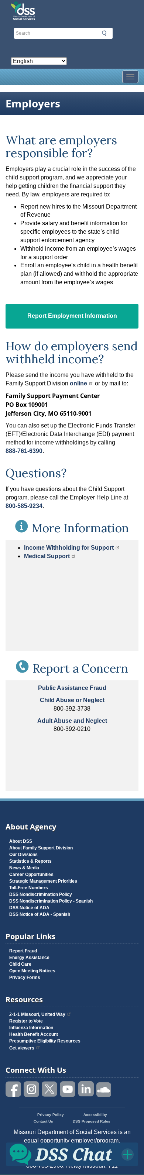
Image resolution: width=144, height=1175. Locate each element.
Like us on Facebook (14, 1089)
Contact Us (43, 1121)
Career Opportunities (31, 874)
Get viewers (21, 1048)
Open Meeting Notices (32, 970)
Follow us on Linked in (86, 1089)
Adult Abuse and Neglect (72, 721)
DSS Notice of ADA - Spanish (39, 914)
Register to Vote (26, 1021)
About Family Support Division (41, 848)
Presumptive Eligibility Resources (44, 1041)
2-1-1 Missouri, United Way (37, 1014)
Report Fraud (23, 951)
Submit (104, 33)
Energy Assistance (29, 957)
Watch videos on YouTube (68, 1089)
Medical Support (47, 556)
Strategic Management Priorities (43, 881)
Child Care (20, 964)
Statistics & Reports (30, 861)
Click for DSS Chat (72, 1154)
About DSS (20, 841)
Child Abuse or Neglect (72, 700)
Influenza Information (31, 1027)
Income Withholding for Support (69, 547)
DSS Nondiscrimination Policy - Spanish (51, 901)
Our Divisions (23, 854)
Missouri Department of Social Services (72, 8)
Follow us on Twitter (50, 1089)
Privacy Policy (50, 1115)
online (78, 383)
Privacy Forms (24, 977)
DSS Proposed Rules (91, 1121)
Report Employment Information (72, 316)
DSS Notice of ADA (29, 907)
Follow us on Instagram (32, 1089)
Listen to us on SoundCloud (104, 1089)
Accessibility (95, 1115)
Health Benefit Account (33, 1034)
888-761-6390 (24, 451)
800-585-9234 (24, 506)
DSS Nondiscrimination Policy (40, 894)
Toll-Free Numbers (28, 887)
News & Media (24, 867)
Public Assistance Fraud (72, 688)
